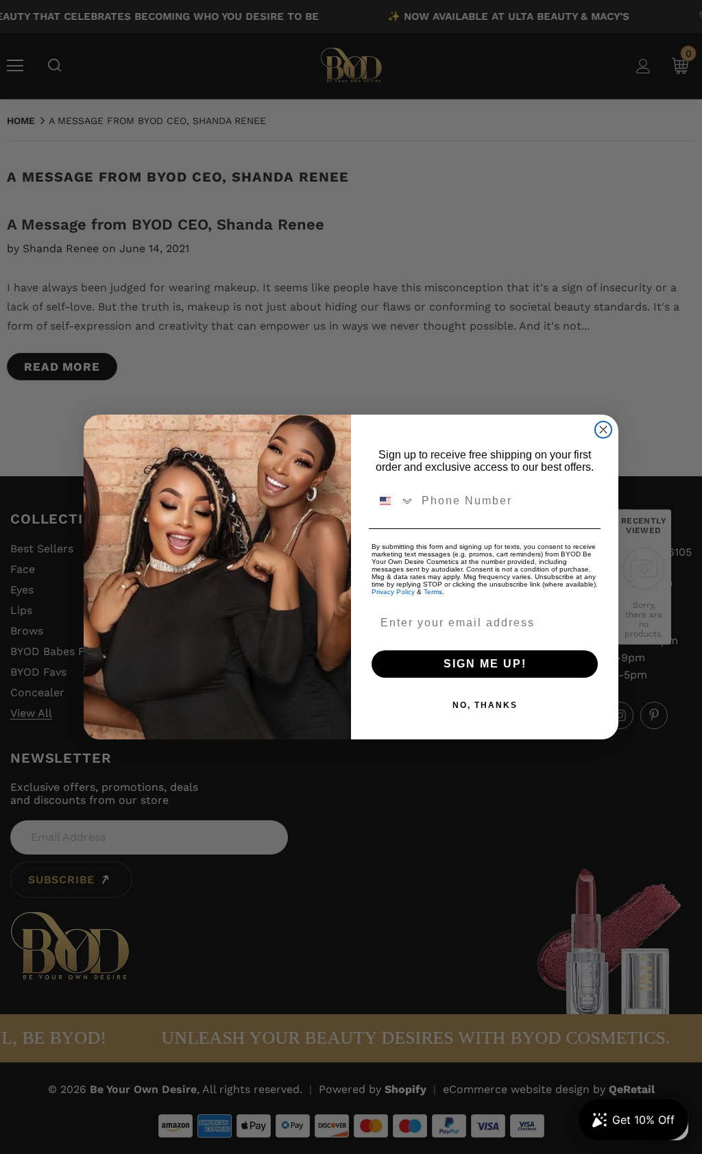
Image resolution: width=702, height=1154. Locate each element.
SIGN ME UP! (485, 664)
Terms (433, 592)
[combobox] (393, 501)
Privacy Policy (393, 592)
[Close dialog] (603, 429)
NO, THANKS (485, 705)
